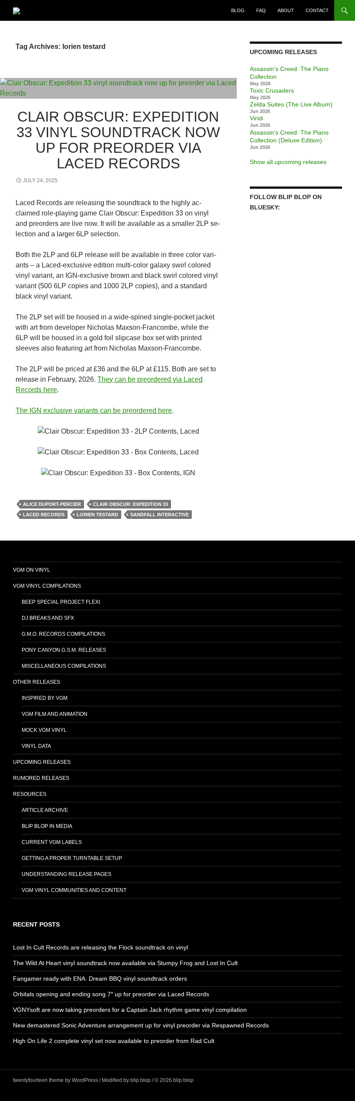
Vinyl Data (36, 746)
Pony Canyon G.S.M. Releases (64, 650)
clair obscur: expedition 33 (130, 504)
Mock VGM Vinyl (44, 730)
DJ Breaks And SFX (48, 618)
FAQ (261, 10)
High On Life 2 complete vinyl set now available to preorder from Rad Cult (113, 1040)
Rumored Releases (41, 778)
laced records (44, 514)
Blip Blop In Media (47, 826)
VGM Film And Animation (54, 714)
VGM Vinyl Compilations (47, 586)
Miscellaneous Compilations (64, 666)
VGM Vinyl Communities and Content (74, 890)
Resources (29, 794)
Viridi (256, 118)
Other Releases (36, 682)
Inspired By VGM (45, 698)
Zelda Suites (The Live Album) (291, 104)
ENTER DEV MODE (218, 1080)
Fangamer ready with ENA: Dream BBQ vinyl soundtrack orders (100, 978)
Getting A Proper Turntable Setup (72, 858)
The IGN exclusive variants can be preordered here (94, 410)
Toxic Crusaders (272, 90)
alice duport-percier (52, 504)
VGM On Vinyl (31, 570)
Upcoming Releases (42, 762)
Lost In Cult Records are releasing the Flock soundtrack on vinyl (100, 947)
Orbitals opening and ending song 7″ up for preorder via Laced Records (111, 994)
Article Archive (45, 810)
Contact (317, 10)
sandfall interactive (159, 514)
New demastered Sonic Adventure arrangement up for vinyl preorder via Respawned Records (141, 1025)
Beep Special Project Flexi (61, 602)
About (286, 10)
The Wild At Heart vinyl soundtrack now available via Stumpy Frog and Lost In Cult (125, 962)
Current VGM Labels (52, 842)
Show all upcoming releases (288, 161)
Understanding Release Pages (66, 874)
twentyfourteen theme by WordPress (55, 1080)
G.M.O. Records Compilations (63, 634)
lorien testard (97, 514)
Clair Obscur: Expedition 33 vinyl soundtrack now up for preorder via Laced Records (118, 140)
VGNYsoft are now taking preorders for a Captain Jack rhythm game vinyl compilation (130, 1009)
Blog (238, 10)
